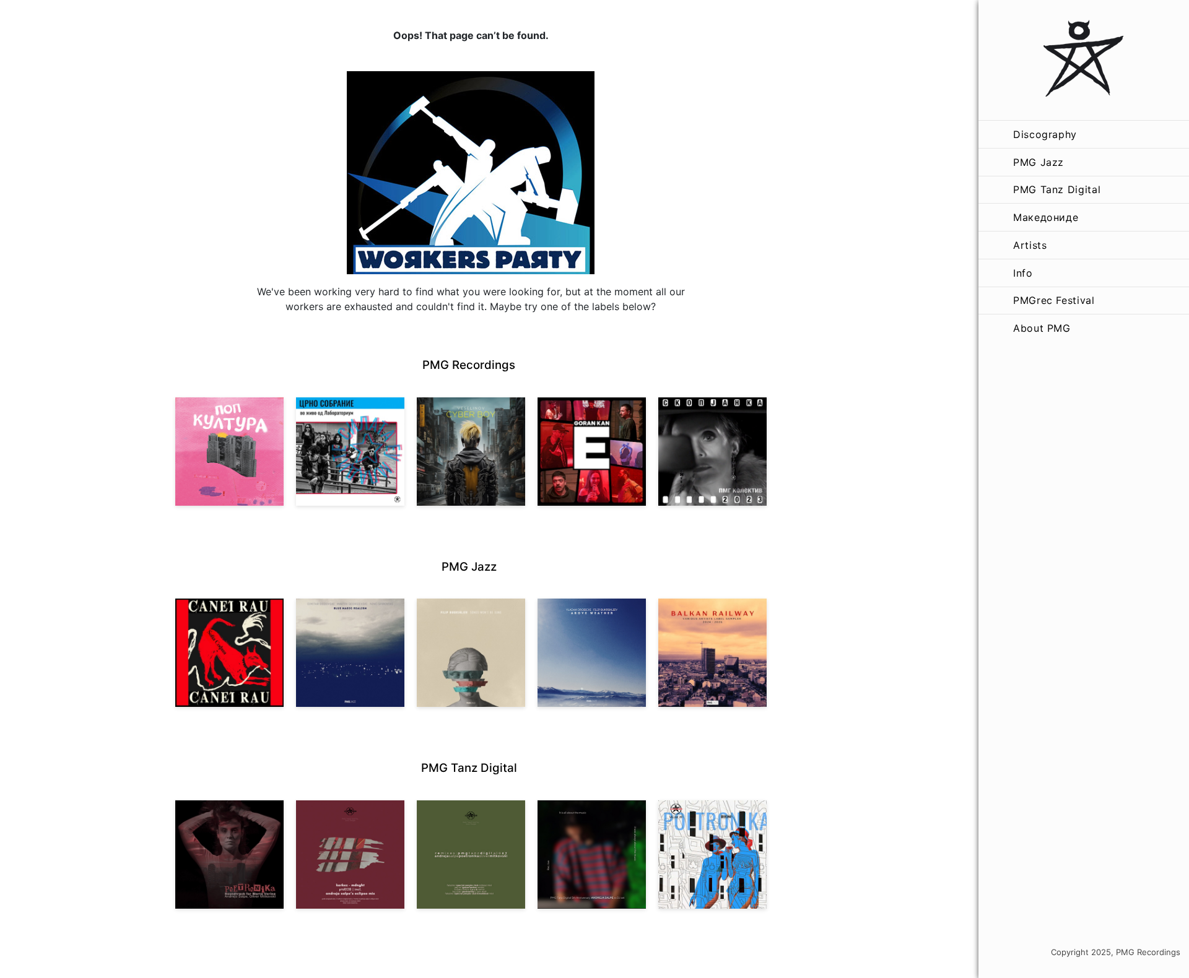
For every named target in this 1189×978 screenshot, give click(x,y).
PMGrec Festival (1054, 300)
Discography (1045, 134)
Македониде (1045, 217)
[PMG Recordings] (1083, 60)
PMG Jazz (1038, 162)
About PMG (1042, 328)
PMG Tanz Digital (1056, 189)
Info (1023, 273)
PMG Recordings (468, 365)
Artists (1030, 245)
